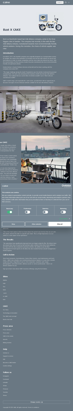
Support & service (8, 356)
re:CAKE (5, 296)
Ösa (4, 286)
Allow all (59, 224)
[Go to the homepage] (6, 2)
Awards (5, 339)
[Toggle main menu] (68, 2)
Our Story (5, 309)
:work (4, 293)
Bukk (4, 289)
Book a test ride (7, 319)
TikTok (5, 385)
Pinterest (5, 389)
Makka (5, 280)
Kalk (4, 283)
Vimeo (5, 395)
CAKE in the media (8, 336)
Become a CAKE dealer (9, 362)
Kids (4, 299)
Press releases (7, 329)
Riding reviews (7, 342)
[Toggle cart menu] (65, 2)
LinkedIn (5, 382)
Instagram (6, 376)
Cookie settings (7, 365)
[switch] (27, 212)
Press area (6, 333)
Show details (63, 218)
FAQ (4, 359)
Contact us (60, 2)
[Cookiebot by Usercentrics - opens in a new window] (63, 186)
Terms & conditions (33, 407)
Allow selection (36, 224)
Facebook (6, 379)
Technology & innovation (10, 313)
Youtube (5, 392)
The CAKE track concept (9, 316)
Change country (35, 402)
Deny (13, 224)
